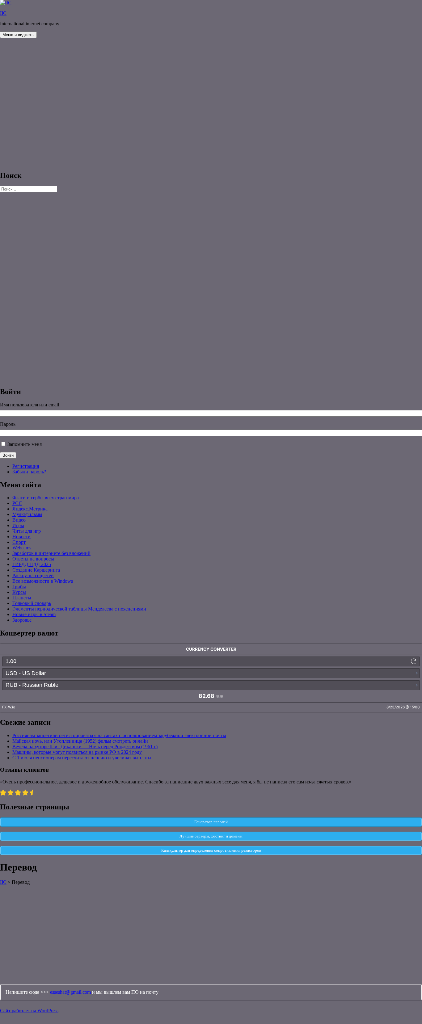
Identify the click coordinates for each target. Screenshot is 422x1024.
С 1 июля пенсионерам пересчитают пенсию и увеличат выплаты (81, 757)
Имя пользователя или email (29, 404)
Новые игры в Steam (34, 614)
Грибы (19, 586)
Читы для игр (26, 531)
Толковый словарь (31, 603)
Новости (21, 536)
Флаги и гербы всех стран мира (45, 497)
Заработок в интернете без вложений (51, 553)
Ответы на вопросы (33, 558)
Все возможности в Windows (42, 581)
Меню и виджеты (18, 34)
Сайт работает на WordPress (29, 1010)
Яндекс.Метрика (30, 508)
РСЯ (17, 503)
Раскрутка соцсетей (33, 575)
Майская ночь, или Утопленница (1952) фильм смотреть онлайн (80, 741)
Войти (8, 455)
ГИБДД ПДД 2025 (31, 564)
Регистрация (25, 466)
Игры (18, 525)
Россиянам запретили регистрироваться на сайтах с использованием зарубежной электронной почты (119, 735)
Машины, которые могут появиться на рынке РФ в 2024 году (77, 752)
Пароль (7, 424)
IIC (3, 13)
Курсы (19, 592)
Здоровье (22, 620)
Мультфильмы (27, 514)
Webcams (21, 547)
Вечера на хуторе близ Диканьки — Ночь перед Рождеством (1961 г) (85, 746)
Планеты (21, 597)
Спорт (19, 542)
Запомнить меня (24, 444)
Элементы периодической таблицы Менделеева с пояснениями (79, 608)
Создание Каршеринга (36, 570)
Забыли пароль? (29, 471)
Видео (19, 519)
